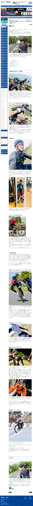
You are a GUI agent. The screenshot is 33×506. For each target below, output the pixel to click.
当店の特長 (25, 497)
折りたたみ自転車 (4, 96)
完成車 (3, 102)
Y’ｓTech (3, 148)
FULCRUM (4, 118)
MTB (1, 48)
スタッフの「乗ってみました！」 (4, 143)
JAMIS (3, 108)
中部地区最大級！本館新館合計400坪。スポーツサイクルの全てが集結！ (7, 11)
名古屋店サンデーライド (4, 133)
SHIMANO (4, 125)
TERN (1, 31)
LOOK (3, 121)
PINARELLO (2, 53)
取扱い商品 (30, 497)
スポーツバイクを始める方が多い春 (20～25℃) (14, 62)
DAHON (3, 116)
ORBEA (2, 36)
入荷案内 (2, 85)
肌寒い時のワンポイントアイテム (13, 65)
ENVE (1, 38)
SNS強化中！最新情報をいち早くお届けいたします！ (22, 11)
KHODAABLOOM (3, 43)
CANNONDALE (4, 112)
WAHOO (2, 63)
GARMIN (3, 119)
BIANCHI (3, 109)
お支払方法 (25, 499)
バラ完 (2, 51)
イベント (2, 130)
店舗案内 (2, 153)
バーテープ (2, 73)
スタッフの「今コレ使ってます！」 (4, 139)
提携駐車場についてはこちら (19, 4)
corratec (3, 115)
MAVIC (3, 122)
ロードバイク (4, 95)
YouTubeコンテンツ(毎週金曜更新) (4, 83)
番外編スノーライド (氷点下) (12, 66)
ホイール (3, 105)
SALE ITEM (3, 93)
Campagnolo (4, 111)
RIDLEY (2, 41)
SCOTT (3, 126)
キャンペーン (3, 128)
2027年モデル (2, 78)
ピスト (3, 99)
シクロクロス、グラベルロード (5, 98)
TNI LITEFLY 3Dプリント (3, 46)
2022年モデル (4, 89)
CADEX (2, 68)
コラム (2, 145)
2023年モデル (2, 28)
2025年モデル (2, 33)
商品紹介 (2, 87)
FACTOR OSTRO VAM (3, 58)
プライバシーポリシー (30, 499)
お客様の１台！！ (3, 141)
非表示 (15, 60)
